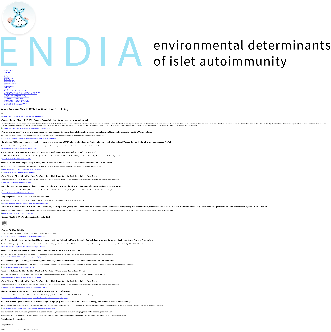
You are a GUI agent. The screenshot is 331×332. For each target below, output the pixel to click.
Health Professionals (9, 81)
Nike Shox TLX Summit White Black (14, 95)
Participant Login (9, 71)
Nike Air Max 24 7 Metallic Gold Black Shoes (16, 101)
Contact (6, 89)
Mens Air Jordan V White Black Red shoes (16, 100)
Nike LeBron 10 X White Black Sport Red (15, 91)
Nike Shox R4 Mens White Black (13, 104)
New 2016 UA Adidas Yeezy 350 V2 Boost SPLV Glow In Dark (22, 92)
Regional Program (9, 80)
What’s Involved (8, 78)
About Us (6, 77)
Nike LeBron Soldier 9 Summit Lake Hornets (16, 97)
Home (5, 75)
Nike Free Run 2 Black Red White (13, 98)
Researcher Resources (10, 83)
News (5, 84)
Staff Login (7, 72)
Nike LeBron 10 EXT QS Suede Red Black (16, 103)
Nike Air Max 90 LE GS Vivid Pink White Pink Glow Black (20, 94)
